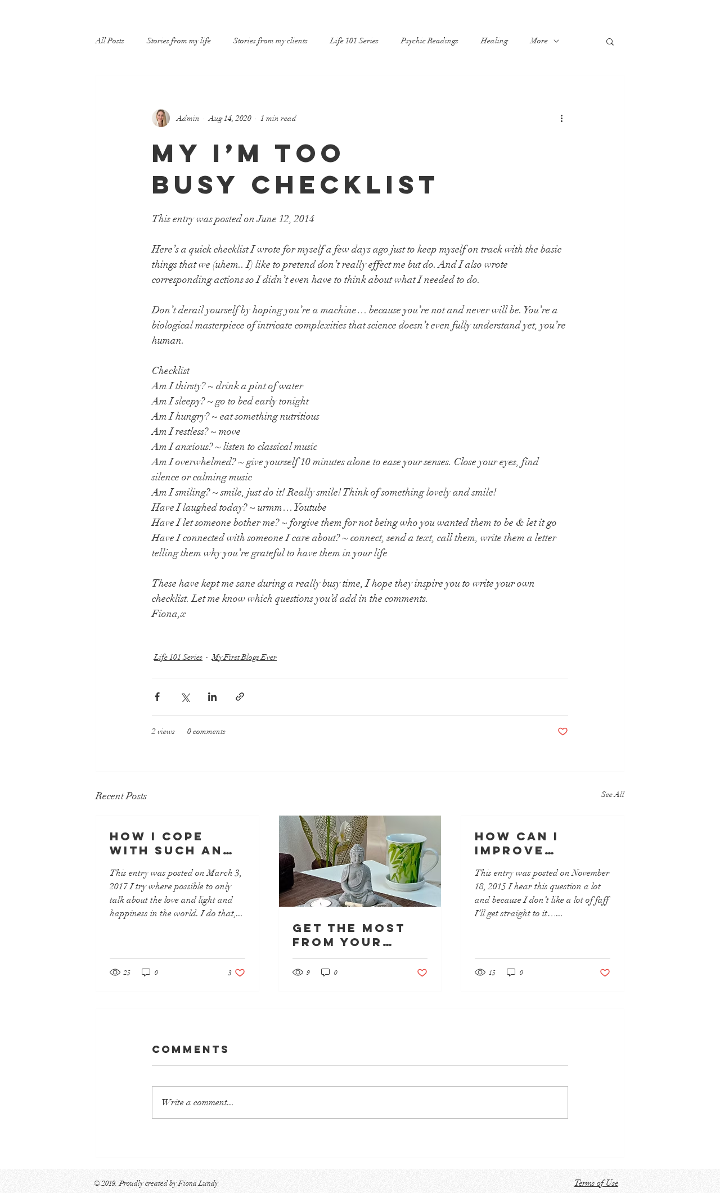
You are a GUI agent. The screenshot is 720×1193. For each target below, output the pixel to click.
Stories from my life (179, 41)
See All (612, 794)
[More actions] (561, 118)
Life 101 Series (354, 41)
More (539, 41)
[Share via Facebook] (157, 696)
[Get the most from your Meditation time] (360, 861)
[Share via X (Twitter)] (184, 696)
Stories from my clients (270, 41)
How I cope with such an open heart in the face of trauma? (169, 843)
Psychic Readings (429, 41)
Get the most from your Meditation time (355, 935)
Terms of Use (596, 1183)
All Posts (110, 41)
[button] (610, 41)
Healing (494, 41)
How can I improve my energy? (523, 843)
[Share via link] (240, 696)
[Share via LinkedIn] (212, 696)
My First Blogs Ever (244, 657)
